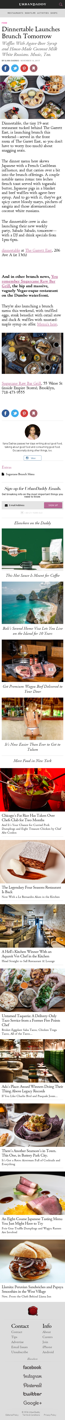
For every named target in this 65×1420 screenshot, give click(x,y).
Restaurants (15, 13)
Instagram (32, 1377)
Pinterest (32, 1385)
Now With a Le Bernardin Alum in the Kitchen (31, 897)
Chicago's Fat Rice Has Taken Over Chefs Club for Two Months (28, 818)
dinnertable (11, 250)
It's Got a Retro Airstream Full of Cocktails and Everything (31, 1162)
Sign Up (53, 505)
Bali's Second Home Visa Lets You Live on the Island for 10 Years (33, 631)
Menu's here (47, 324)
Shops (53, 13)
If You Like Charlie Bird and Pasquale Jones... (30, 1096)
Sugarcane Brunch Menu (20, 474)
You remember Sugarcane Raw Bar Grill (30, 281)
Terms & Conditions (31, 1414)
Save (24, 68)
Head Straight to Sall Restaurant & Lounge (28, 961)
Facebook (32, 1368)
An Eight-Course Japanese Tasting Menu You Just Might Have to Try (32, 1221)
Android (48, 1352)
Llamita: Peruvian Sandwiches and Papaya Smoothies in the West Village (32, 1289)
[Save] (33, 68)
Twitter (32, 1394)
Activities (43, 13)
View (33, 458)
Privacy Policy (50, 1414)
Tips (14, 1337)
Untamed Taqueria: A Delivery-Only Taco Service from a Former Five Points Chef (31, 1020)
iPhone (47, 1347)
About (46, 1332)
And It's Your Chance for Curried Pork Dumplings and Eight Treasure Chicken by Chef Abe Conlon (31, 829)
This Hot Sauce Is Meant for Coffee (32, 575)
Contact (16, 1332)
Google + (32, 1403)
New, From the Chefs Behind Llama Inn (26, 1296)
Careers (47, 1337)
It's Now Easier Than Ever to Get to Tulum (32, 747)
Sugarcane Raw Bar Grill (21, 383)
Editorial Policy (12, 1414)
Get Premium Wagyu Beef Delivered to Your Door (32, 689)
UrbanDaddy (32, 4)
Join (45, 1342)
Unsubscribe (19, 1352)
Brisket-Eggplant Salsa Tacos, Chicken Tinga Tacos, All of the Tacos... (29, 1032)
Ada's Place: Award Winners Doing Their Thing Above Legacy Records (32, 1089)
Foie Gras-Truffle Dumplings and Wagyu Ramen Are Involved (31, 1230)
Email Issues (19, 1347)
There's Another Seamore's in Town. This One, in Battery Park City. (29, 1153)
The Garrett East (38, 250)
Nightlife (30, 13)
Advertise (17, 1342)
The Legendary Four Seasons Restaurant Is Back (31, 890)
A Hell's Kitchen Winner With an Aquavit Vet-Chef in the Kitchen (26, 954)
